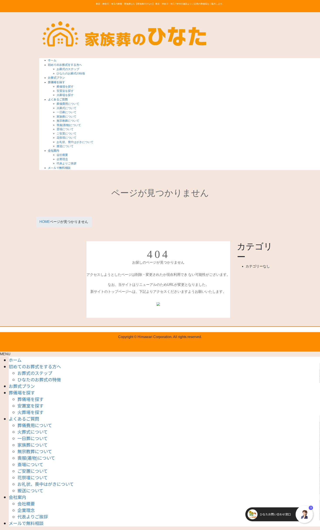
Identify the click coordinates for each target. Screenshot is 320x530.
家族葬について (66, 116)
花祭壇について (66, 137)
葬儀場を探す (65, 86)
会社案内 (17, 497)
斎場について (65, 129)
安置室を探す (65, 91)
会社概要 (62, 154)
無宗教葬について (68, 120)
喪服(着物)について (69, 125)
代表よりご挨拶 (66, 163)
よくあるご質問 (24, 419)
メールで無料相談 (26, 523)
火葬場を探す (65, 95)
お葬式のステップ (68, 69)
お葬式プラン (22, 386)
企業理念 (62, 159)
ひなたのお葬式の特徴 (71, 73)
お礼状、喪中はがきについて (75, 142)
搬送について (65, 146)
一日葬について (66, 112)
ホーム (15, 360)
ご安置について (66, 133)
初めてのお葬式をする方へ (35, 366)
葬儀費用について (68, 103)
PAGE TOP (309, 510)
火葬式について (66, 108)
